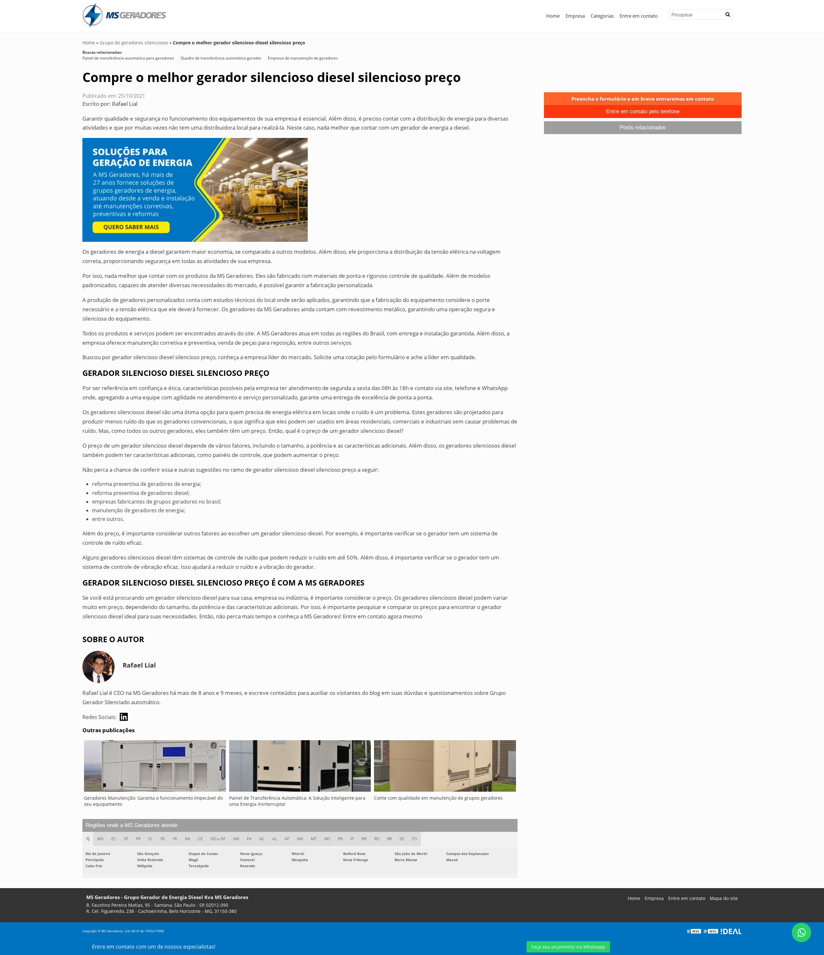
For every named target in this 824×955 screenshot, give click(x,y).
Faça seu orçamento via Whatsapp (568, 947)
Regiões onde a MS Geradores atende (131, 825)
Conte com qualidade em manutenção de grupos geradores (438, 798)
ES (113, 838)
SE (401, 838)
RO (376, 838)
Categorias (602, 16)
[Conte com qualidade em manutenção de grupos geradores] (445, 767)
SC (150, 838)
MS (327, 838)
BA (187, 838)
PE (175, 838)
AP (287, 838)
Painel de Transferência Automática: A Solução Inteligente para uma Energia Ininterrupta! (297, 801)
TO (414, 838)
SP (126, 838)
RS (163, 838)
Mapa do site (724, 898)
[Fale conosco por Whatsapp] (801, 932)
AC (262, 838)
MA (300, 838)
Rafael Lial (124, 103)
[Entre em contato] (195, 189)
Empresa (575, 16)
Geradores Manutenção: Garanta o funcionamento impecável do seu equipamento (153, 801)
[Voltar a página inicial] (124, 14)
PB (340, 838)
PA (249, 838)
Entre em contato (639, 16)
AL (274, 838)
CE (200, 838)
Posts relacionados (643, 127)
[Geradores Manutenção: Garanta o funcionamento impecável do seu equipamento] (155, 767)
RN (364, 838)
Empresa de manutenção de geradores (303, 58)
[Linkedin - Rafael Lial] (124, 717)
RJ (87, 838)
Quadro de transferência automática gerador (221, 58)
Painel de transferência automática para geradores (128, 58)
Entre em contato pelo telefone (642, 111)
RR (389, 838)
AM (236, 838)
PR (138, 838)
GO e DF (218, 838)
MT (314, 838)
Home (553, 16)
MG (100, 838)
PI (352, 838)
